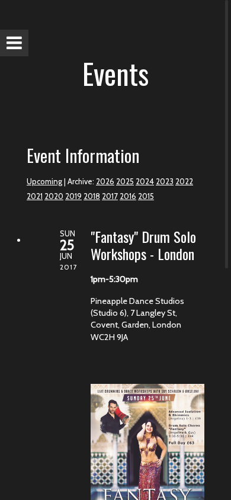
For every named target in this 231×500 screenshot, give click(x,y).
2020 (53, 196)
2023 (165, 181)
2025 (125, 181)
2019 (73, 196)
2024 (145, 181)
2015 (146, 196)
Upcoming (44, 181)
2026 (105, 181)
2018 (92, 196)
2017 (110, 196)
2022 (184, 181)
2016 (128, 196)
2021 (35, 196)
